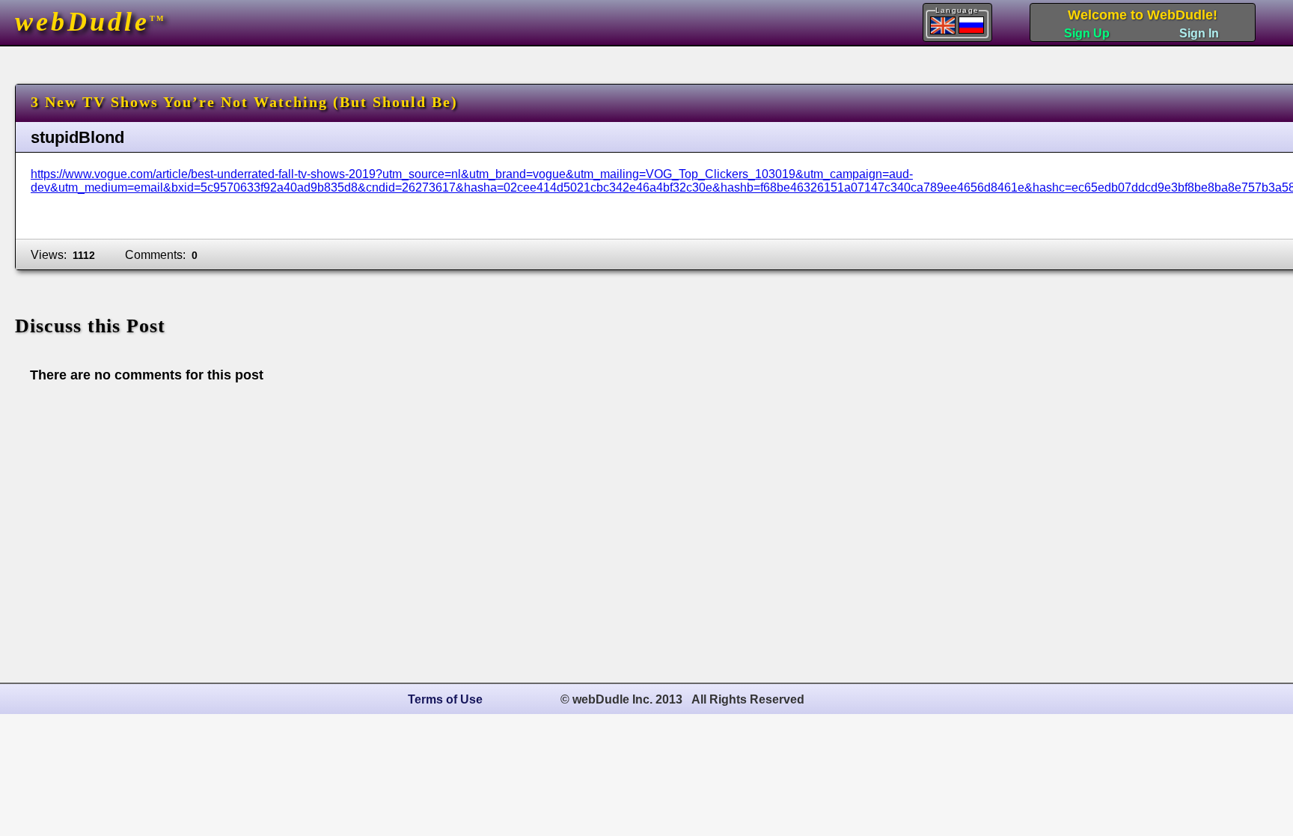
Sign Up (1087, 33)
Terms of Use (445, 699)
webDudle (90, 22)
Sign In (1199, 33)
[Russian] (971, 25)
